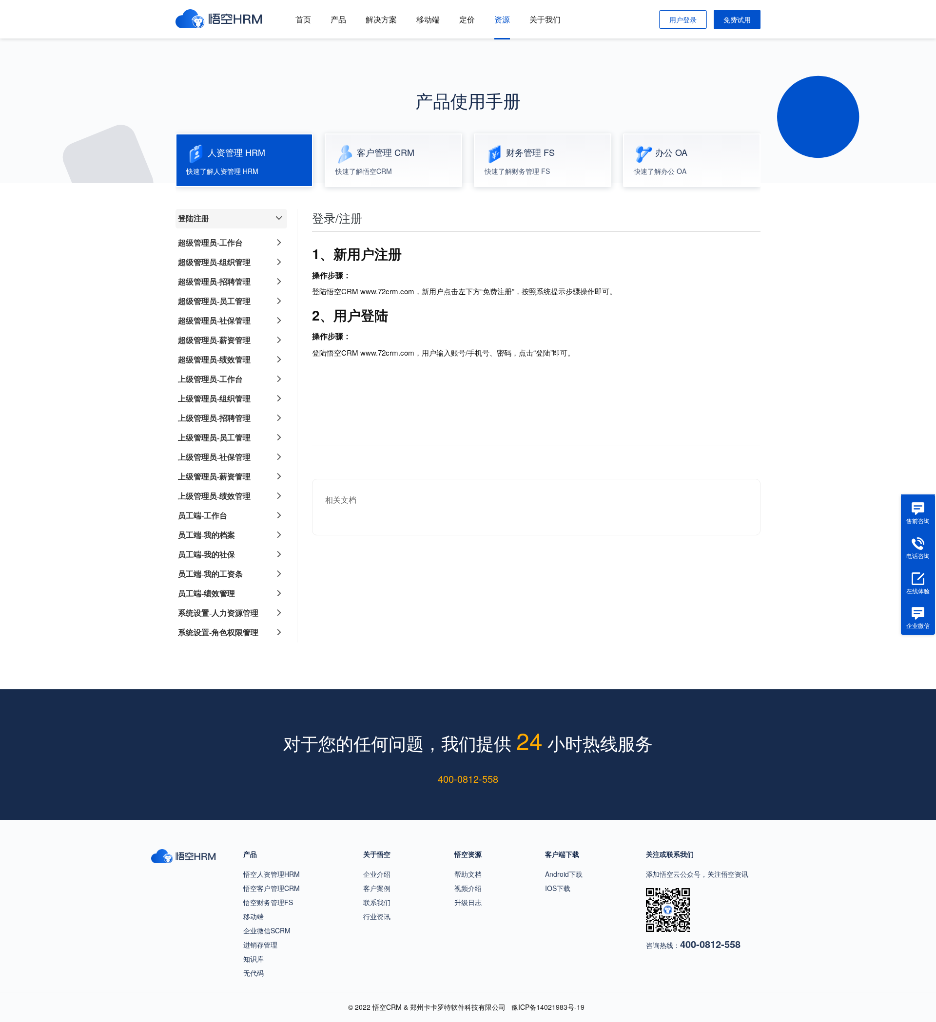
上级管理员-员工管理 (214, 438)
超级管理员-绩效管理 (214, 360)
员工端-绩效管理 (206, 593)
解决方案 (381, 19)
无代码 (253, 973)
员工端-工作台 (202, 515)
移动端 (428, 19)
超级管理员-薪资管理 (214, 340)
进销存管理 (260, 944)
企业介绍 (376, 874)
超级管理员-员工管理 (214, 301)
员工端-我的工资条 (210, 574)
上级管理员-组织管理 (214, 399)
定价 (467, 19)
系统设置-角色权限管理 (218, 632)
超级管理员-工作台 (210, 243)
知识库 (253, 959)
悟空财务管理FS (268, 902)
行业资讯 (376, 916)
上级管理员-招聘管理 (214, 418)
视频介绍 (468, 888)
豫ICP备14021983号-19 (548, 1007)
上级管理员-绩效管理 (214, 496)
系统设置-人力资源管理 (218, 613)
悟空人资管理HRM (271, 874)
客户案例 (376, 888)
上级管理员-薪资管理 (214, 477)
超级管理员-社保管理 (214, 321)
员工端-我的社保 (206, 554)
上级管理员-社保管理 (214, 457)
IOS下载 (557, 888)
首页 (303, 19)
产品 (338, 19)
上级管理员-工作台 (210, 379)
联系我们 (376, 902)
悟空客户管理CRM (271, 888)
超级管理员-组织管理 (214, 262)
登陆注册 (193, 218)
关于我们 (545, 19)
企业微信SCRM (267, 930)
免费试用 (737, 19)
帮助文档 (468, 874)
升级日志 (468, 902)
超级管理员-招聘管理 (214, 282)
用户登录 (683, 19)
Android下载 (564, 874)
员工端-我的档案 (206, 535)
